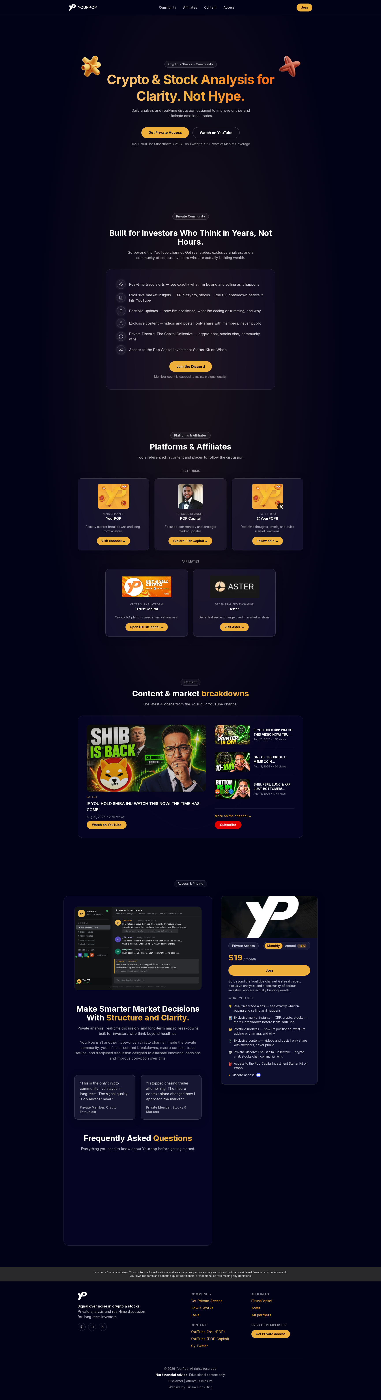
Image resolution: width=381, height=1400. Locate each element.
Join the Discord (190, 366)
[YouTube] (92, 1327)
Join (304, 7)
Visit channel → (113, 541)
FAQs (194, 1315)
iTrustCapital (261, 1301)
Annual (295, 946)
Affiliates (190, 7)
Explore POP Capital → (190, 541)
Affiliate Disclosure (199, 1381)
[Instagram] (82, 1327)
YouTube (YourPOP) (207, 1332)
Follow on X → (267, 541)
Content (210, 7)
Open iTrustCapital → (146, 627)
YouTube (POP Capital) (209, 1339)
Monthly (273, 946)
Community (167, 7)
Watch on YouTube (216, 132)
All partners (261, 1315)
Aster (255, 1308)
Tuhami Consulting (199, 1387)
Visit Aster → (234, 627)
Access (229, 7)
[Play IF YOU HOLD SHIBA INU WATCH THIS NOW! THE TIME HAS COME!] (146, 758)
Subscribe (228, 825)
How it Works (201, 1308)
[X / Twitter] (103, 1327)
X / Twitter (199, 1346)
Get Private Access (165, 132)
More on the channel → (233, 816)
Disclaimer (175, 1381)
